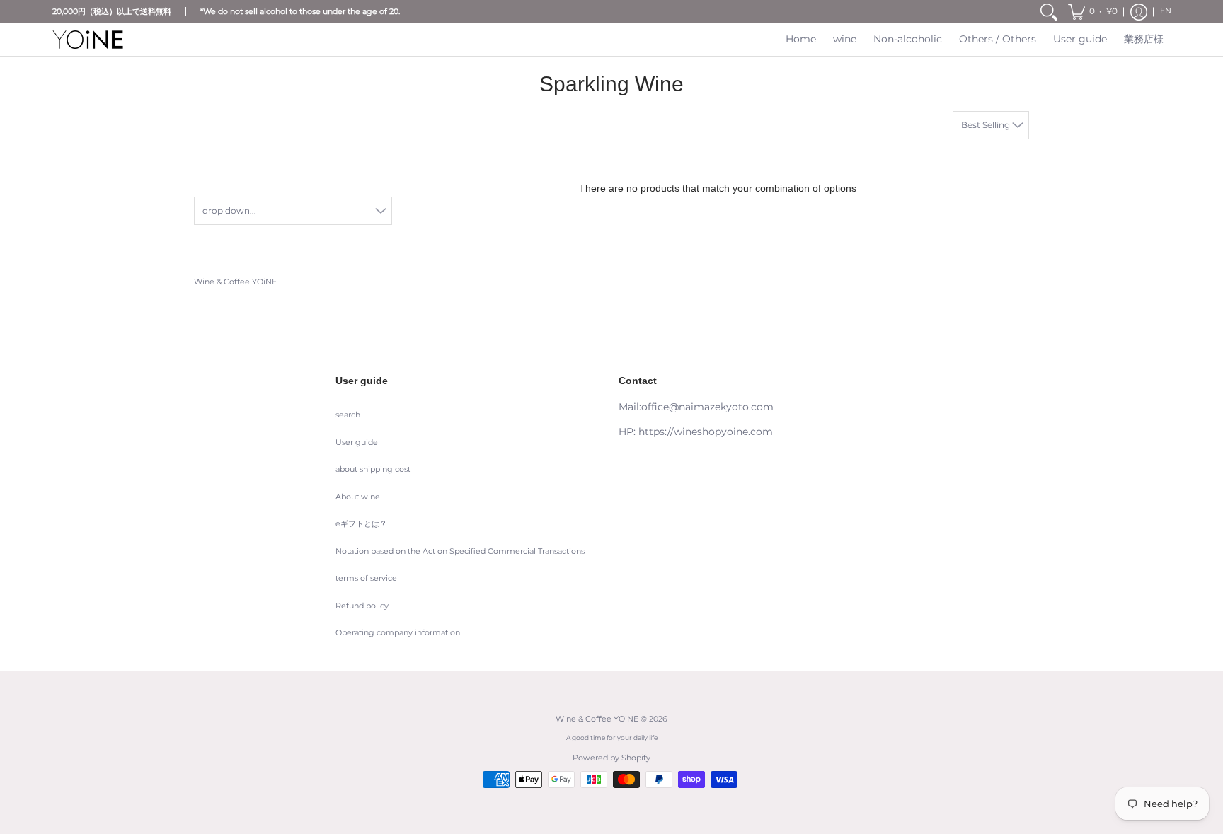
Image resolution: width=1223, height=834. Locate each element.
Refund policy (362, 605)
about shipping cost (372, 469)
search (347, 414)
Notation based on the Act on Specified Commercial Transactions (460, 551)
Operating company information (397, 632)
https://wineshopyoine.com (705, 431)
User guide (356, 442)
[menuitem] (1049, 11)
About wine (357, 497)
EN (1165, 11)
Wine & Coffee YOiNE (235, 281)
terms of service (366, 578)
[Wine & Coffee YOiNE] (87, 39)
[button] (1093, 11)
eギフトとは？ (361, 523)
